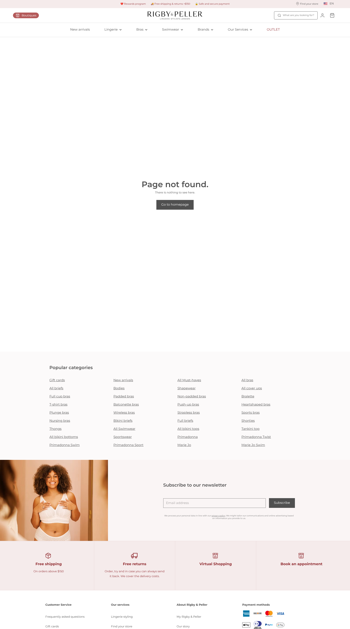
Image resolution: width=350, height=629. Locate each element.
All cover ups (251, 388)
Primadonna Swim (64, 445)
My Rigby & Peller (189, 616)
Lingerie (111, 30)
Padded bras (123, 396)
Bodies (119, 388)
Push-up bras (188, 405)
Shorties (248, 421)
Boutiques (29, 15)
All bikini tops (188, 429)
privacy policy (218, 515)
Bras (139, 30)
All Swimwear (124, 429)
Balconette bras (126, 405)
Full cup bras (59, 396)
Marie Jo (184, 445)
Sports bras (250, 413)
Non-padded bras (191, 396)
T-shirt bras (58, 405)
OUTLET (273, 30)
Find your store (121, 626)
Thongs (55, 429)
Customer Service (58, 605)
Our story (183, 626)
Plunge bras (59, 413)
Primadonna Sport (128, 445)
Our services (120, 605)
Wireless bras (124, 413)
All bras (247, 380)
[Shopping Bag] (332, 15)
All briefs (56, 388)
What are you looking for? (298, 15)
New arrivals (80, 30)
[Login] (322, 15)
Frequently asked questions (65, 616)
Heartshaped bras (255, 405)
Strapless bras (188, 413)
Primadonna (187, 437)
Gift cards (57, 380)
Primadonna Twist (256, 437)
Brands (203, 30)
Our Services (238, 30)
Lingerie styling (122, 616)
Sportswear (122, 437)
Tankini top (250, 429)
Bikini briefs (122, 421)
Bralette (247, 396)
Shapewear (186, 388)
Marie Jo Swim (253, 445)
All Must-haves (189, 380)
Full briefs (185, 421)
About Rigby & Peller (192, 605)
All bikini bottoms (63, 437)
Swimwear (170, 30)
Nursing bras (59, 421)
